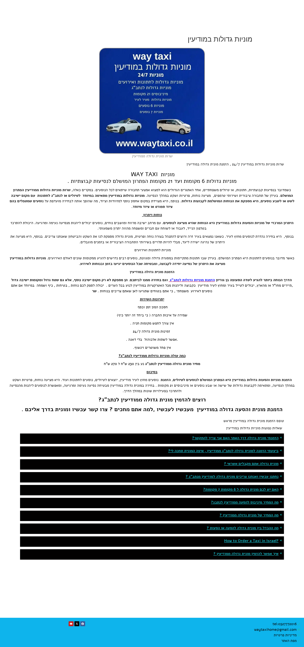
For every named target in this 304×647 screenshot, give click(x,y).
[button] (152, 439)
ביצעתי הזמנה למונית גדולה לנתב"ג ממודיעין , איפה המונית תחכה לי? (223, 450)
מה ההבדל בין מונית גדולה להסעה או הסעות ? (242, 527)
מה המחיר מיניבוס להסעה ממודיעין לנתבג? (244, 502)
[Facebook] (82, 623)
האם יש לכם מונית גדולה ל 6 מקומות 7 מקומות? (240, 489)
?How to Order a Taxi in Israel (251, 540)
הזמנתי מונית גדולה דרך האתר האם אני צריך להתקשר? (235, 437)
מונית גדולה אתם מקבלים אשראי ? (251, 463)
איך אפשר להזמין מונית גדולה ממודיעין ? (245, 553)
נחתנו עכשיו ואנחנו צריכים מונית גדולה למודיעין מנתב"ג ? (232, 476)
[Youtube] (71, 623)
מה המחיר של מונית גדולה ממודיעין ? (249, 515)
